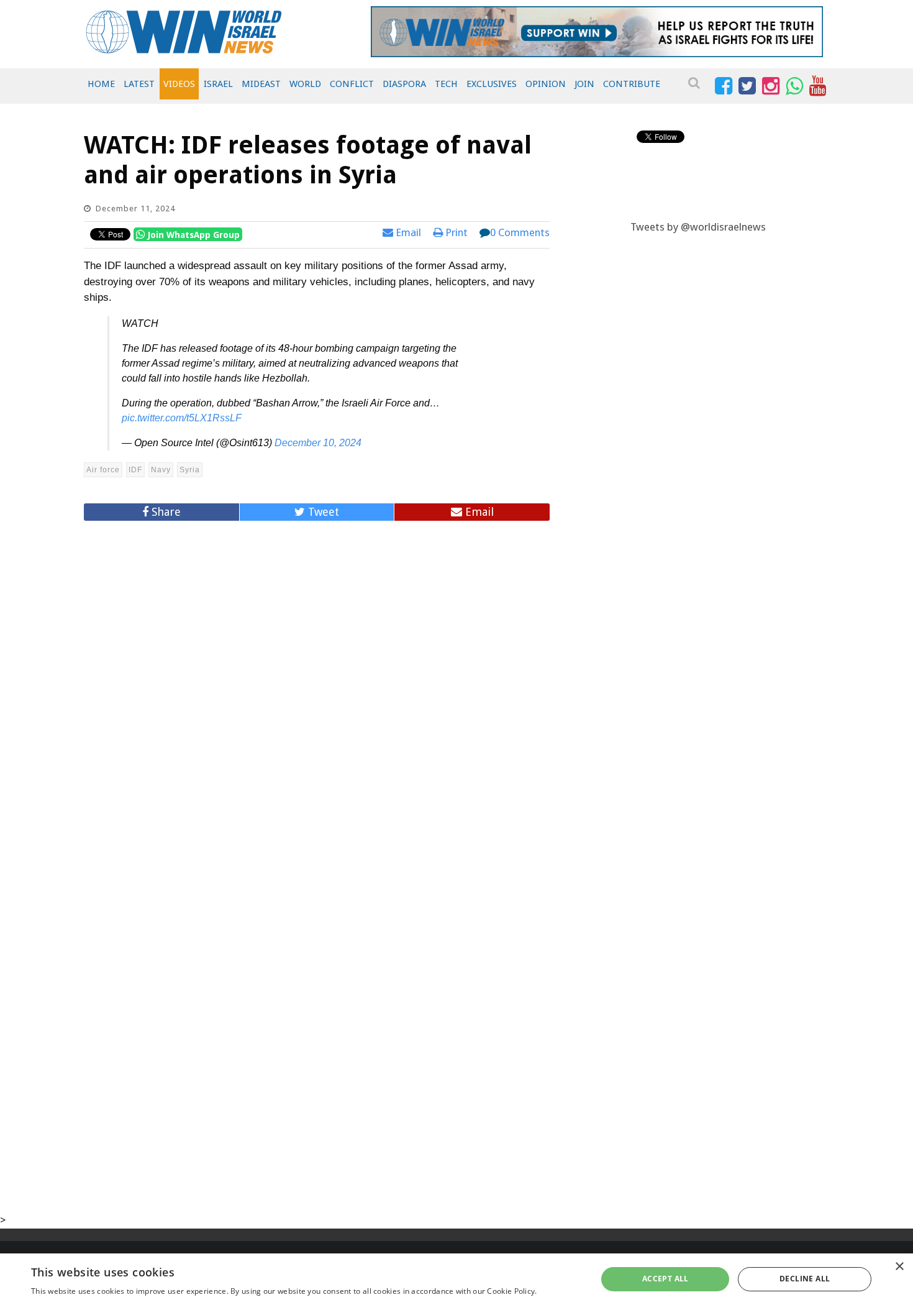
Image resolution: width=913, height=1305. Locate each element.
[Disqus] (317, 698)
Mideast (261, 83)
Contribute (631, 83)
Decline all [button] (804, 1278)
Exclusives (491, 83)
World (305, 83)
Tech (446, 83)
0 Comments (520, 232)
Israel (218, 83)
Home (101, 83)
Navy (161, 469)
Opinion (545, 83)
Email (407, 232)
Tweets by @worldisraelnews (698, 227)
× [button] (899, 1266)
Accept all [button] (665, 1278)
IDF (135, 469)
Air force (103, 469)
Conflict (352, 83)
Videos (179, 83)
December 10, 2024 (318, 442)
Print (455, 232)
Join (584, 83)
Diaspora (404, 83)
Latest (139, 83)
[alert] (456, 1279)
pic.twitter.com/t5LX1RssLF (182, 418)
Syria (189, 469)
